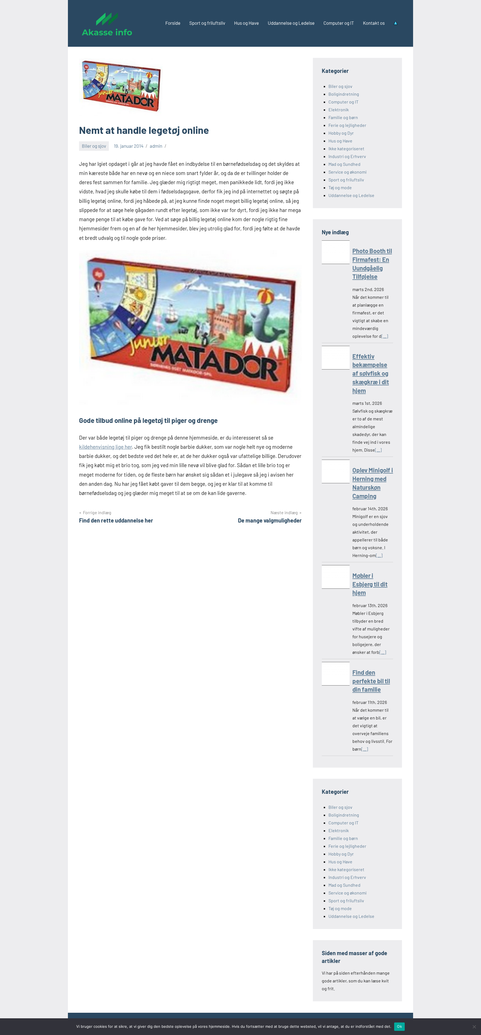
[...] (384, 336)
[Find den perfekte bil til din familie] (336, 675)
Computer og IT (338, 23)
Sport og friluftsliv (207, 23)
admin (156, 146)
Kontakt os (374, 23)
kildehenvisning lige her (105, 446)
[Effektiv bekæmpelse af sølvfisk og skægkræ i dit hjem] (336, 359)
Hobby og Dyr (341, 132)
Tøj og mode (340, 187)
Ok (399, 1026)
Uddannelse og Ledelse (291, 23)
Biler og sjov (94, 146)
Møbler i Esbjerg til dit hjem (369, 584)
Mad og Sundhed (344, 164)
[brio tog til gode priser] (190, 403)
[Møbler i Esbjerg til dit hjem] (336, 578)
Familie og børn (343, 117)
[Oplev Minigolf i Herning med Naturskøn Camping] (336, 473)
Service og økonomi (347, 171)
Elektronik (338, 109)
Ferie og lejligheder (347, 125)
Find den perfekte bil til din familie (371, 681)
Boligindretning (343, 94)
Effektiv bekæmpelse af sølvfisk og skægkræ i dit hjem (370, 373)
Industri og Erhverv (347, 156)
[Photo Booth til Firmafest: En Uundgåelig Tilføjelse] (336, 253)
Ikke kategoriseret (346, 148)
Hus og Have (246, 23)
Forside (172, 23)
